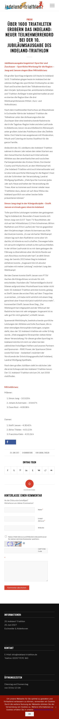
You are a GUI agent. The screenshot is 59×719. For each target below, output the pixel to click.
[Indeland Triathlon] (24, 5)
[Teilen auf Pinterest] (20, 470)
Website (41, 528)
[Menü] (51, 5)
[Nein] (55, 707)
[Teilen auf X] (14, 470)
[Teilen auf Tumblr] (33, 470)
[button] (10, 442)
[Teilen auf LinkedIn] (26, 470)
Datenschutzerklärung (43, 710)
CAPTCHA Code (42, 550)
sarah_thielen (44, 452)
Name (40, 509)
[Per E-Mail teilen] (51, 470)
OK (29, 714)
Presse (30, 19)
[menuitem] (51, 5)
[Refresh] (24, 542)
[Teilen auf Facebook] (8, 470)
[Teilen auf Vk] (39, 470)
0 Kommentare (27, 452)
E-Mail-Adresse (41, 520)
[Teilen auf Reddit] (45, 470)
